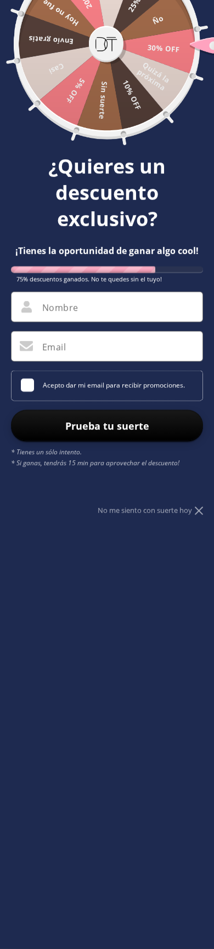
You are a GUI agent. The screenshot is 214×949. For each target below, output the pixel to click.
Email (54, 347)
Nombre (60, 307)
